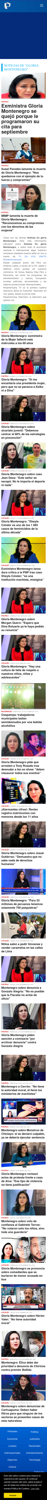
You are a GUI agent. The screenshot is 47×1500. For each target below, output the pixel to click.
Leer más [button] (35, 1489)
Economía (12, 1439)
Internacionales (12, 1453)
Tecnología (34, 1460)
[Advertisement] (23, 35)
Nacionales (34, 1446)
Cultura (12, 1467)
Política (34, 1432)
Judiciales (34, 1439)
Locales (12, 1446)
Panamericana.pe (12, 259)
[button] (41, 5)
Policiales (12, 1431)
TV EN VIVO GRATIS (32, 256)
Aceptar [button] (12, 1495)
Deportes (12, 1460)
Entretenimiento (34, 1453)
